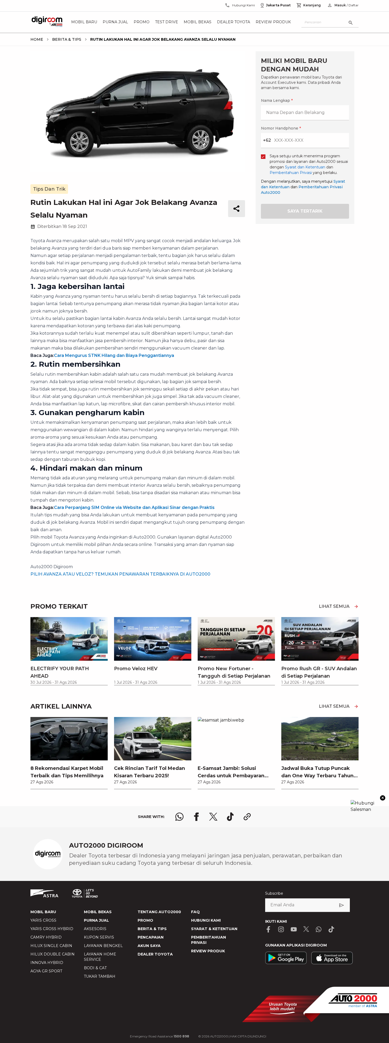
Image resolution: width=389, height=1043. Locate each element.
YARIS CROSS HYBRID (51, 928)
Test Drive (166, 22)
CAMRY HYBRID (46, 937)
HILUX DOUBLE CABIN (52, 954)
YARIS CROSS (43, 920)
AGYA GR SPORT (46, 971)
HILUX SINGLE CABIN (51, 945)
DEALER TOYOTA (155, 954)
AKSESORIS (95, 928)
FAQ (195, 911)
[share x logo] (213, 816)
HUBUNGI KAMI (206, 920)
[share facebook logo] (196, 816)
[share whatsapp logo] (179, 816)
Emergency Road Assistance (159, 1036)
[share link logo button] (247, 816)
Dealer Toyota (233, 22)
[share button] (236, 208)
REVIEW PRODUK (208, 951)
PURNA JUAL (96, 920)
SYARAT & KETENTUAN (214, 928)
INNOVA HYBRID (46, 962)
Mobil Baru (84, 22)
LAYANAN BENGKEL (103, 945)
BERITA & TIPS (152, 928)
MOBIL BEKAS (98, 911)
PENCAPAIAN (151, 937)
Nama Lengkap (277, 100)
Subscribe (274, 893)
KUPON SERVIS (99, 937)
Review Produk (273, 22)
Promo (142, 22)
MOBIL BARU (43, 911)
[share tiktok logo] (230, 816)
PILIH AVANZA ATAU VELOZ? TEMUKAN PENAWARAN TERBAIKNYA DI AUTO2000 (120, 574)
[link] (69, 753)
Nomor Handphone (281, 128)
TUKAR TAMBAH (99, 976)
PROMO (145, 920)
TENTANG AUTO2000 (159, 911)
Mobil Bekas (197, 22)
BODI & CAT (95, 968)
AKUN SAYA (149, 945)
